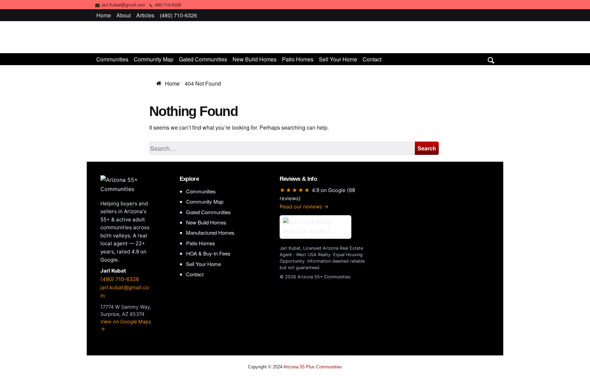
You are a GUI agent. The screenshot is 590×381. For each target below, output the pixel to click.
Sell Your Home (338, 59)
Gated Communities (203, 59)
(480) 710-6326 (178, 15)
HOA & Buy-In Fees (208, 253)
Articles (145, 15)
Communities (112, 59)
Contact (372, 59)
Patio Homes (297, 59)
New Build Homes (255, 59)
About (123, 15)
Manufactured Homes (210, 232)
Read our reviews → (304, 206)
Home (103, 15)
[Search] (491, 59)
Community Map (153, 59)
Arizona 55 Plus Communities (295, 36)
